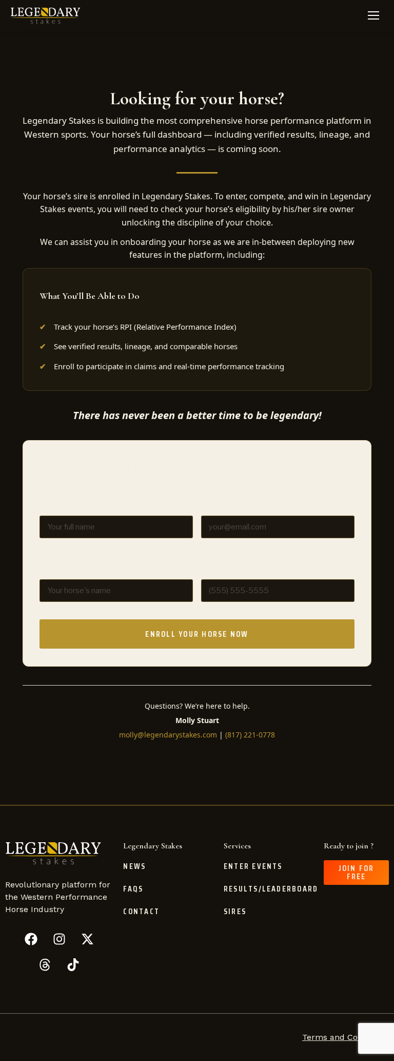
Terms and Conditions (345, 1037)
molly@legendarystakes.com (168, 735)
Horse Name (81, 557)
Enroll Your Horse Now (196, 634)
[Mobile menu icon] (373, 15)
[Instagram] (59, 939)
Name (52, 493)
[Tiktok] (73, 964)
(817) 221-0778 (250, 735)
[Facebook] (31, 939)
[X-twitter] (87, 939)
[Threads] (45, 964)
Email (214, 493)
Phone (232, 557)
